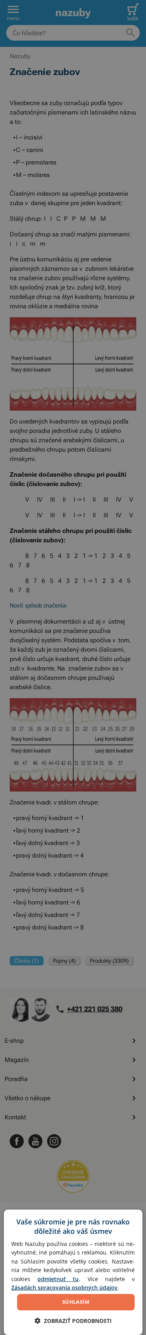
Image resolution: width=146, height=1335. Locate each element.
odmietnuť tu (58, 1279)
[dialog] (73, 1272)
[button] (73, 1320)
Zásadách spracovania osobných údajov (64, 1287)
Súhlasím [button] (75, 1301)
